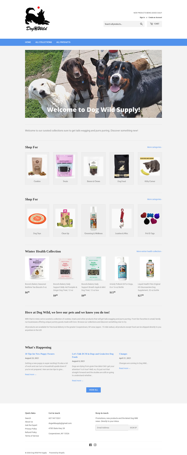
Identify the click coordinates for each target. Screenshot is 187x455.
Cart (156, 24)
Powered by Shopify (56, 453)
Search (28, 418)
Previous (31, 84)
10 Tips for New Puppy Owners (39, 354)
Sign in (142, 17)
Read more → (31, 374)
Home (28, 42)
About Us (29, 422)
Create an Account (155, 17)
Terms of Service (32, 436)
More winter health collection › (149, 251)
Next (156, 84)
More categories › (154, 147)
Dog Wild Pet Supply (39, 453)
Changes (123, 354)
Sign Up (133, 428)
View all (93, 390)
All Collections (43, 42)
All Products (63, 42)
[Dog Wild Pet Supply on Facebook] (90, 445)
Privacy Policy (31, 429)
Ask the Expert (31, 425)
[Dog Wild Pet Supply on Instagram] (95, 445)
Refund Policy (31, 432)
